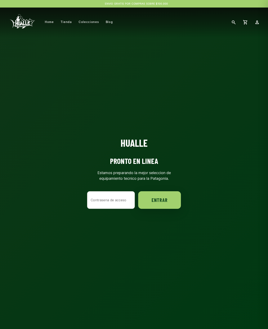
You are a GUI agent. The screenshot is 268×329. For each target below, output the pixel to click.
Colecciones (89, 22)
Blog (109, 22)
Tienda (66, 22)
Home (49, 22)
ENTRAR (160, 200)
